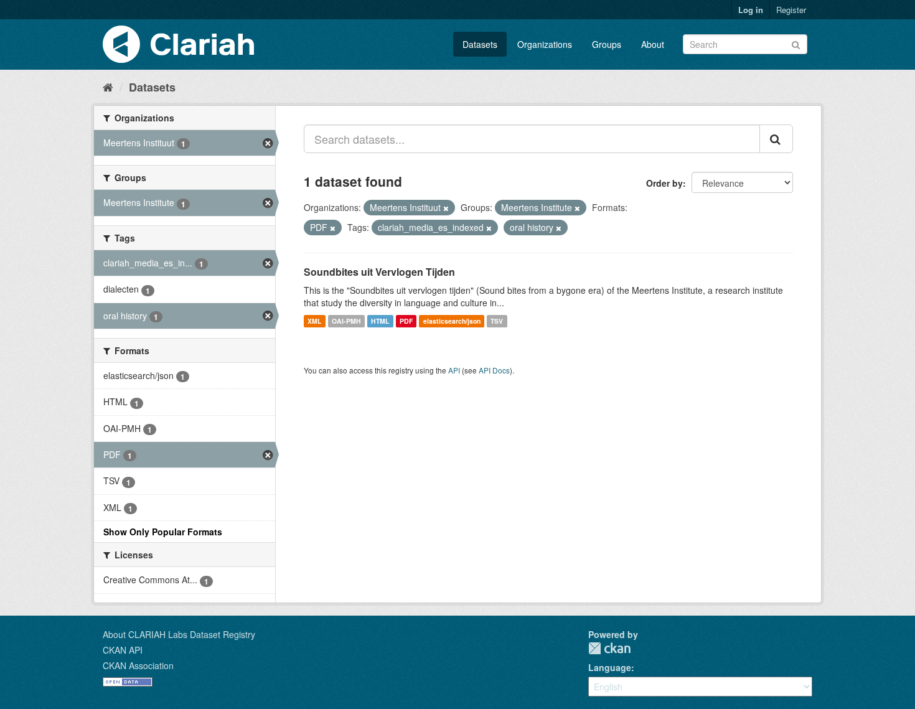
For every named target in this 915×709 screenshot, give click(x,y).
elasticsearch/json (452, 321)
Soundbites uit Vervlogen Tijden (379, 272)
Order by (664, 183)
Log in (750, 10)
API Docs (494, 370)
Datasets (479, 44)
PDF (406, 321)
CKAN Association (138, 665)
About (652, 44)
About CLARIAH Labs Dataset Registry (179, 634)
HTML (380, 321)
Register (791, 10)
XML (314, 321)
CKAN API (123, 650)
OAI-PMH (346, 321)
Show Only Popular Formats (162, 531)
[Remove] (446, 208)
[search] (776, 138)
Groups (606, 44)
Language (609, 667)
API (454, 370)
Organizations (544, 44)
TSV (496, 321)
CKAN (609, 648)
